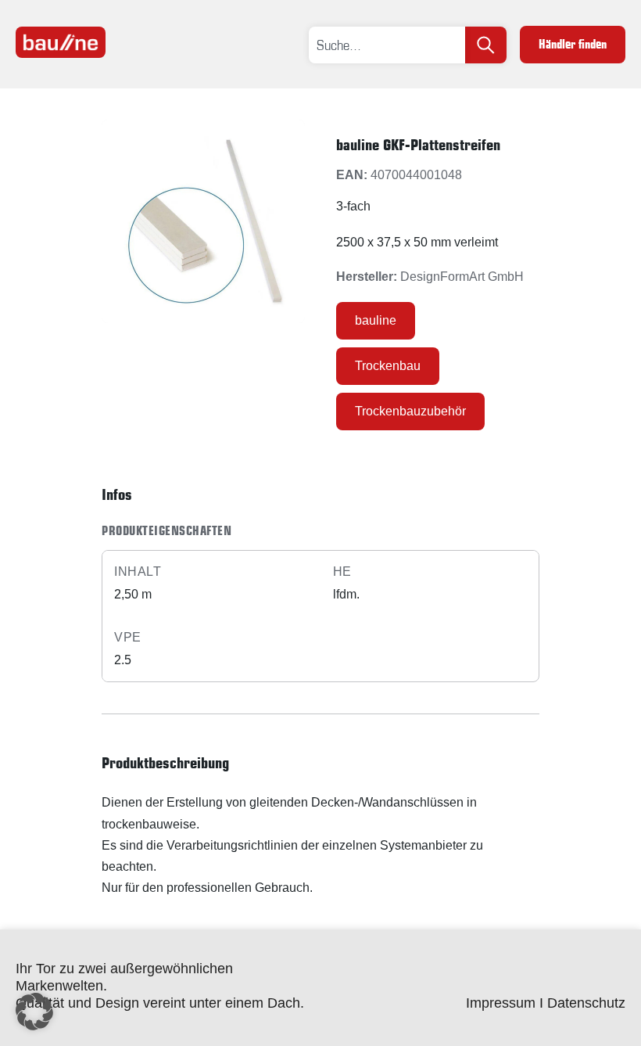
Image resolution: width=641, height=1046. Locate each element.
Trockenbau (388, 365)
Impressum (500, 1003)
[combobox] (387, 45)
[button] (34, 1011)
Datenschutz (586, 1003)
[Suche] (486, 45)
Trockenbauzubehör (410, 411)
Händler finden (573, 44)
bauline (375, 320)
